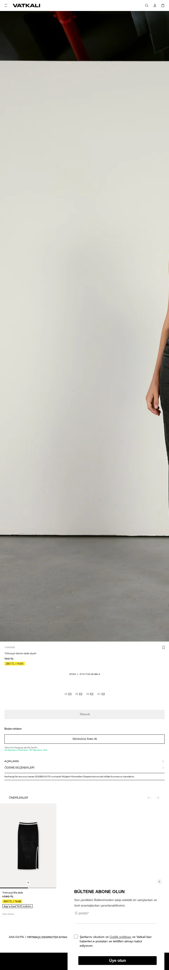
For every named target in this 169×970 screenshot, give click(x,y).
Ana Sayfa (16, 937)
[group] (28, 845)
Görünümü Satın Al (84, 739)
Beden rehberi (13, 728)
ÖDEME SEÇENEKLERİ (19, 767)
